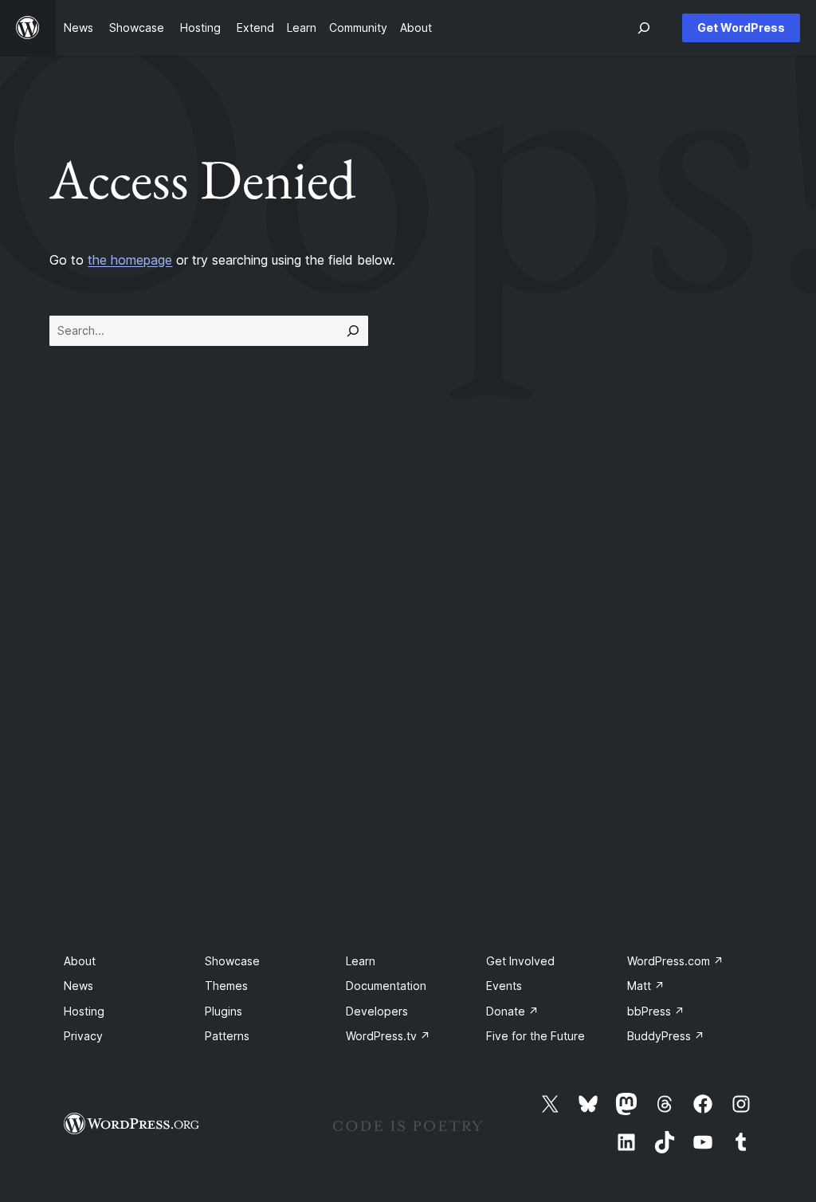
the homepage (130, 260)
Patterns (227, 1036)
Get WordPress (741, 27)
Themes (226, 985)
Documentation (386, 985)
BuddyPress (665, 1036)
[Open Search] (644, 28)
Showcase (232, 961)
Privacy (83, 1036)
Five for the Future (535, 1036)
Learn (360, 961)
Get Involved (520, 961)
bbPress (656, 1011)
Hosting (84, 1011)
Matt (646, 985)
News (78, 985)
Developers (377, 1011)
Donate (512, 1011)
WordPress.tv (388, 1036)
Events (504, 985)
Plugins (223, 1011)
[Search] (353, 330)
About (80, 961)
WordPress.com (675, 961)
